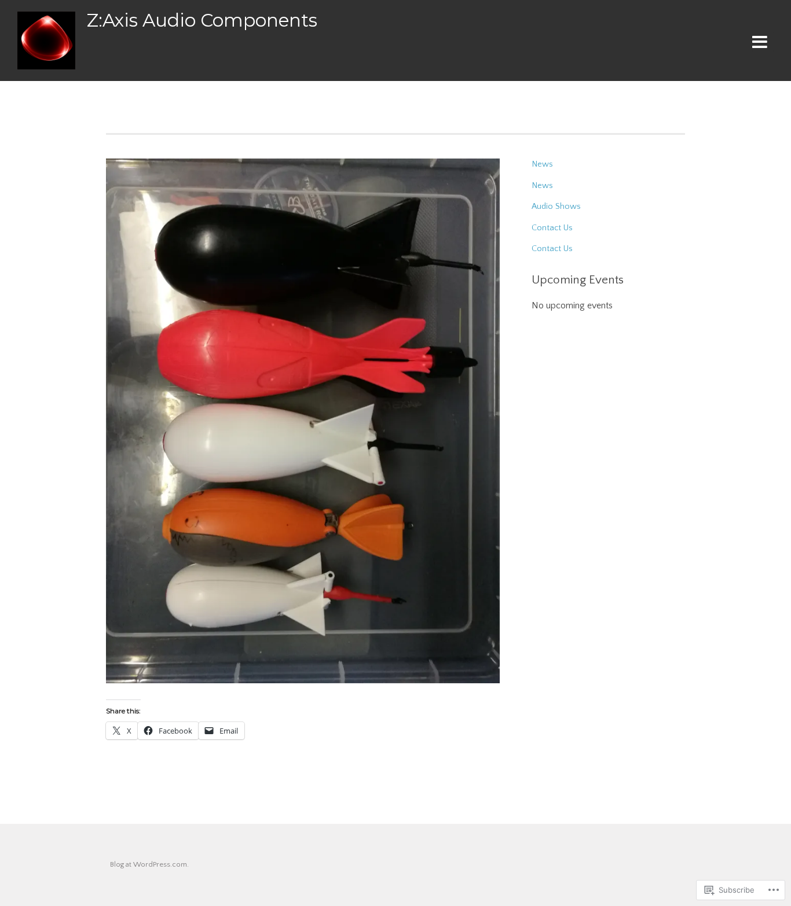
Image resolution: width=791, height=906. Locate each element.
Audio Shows (556, 206)
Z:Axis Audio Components (202, 20)
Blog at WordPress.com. (149, 864)
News (542, 164)
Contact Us (552, 228)
